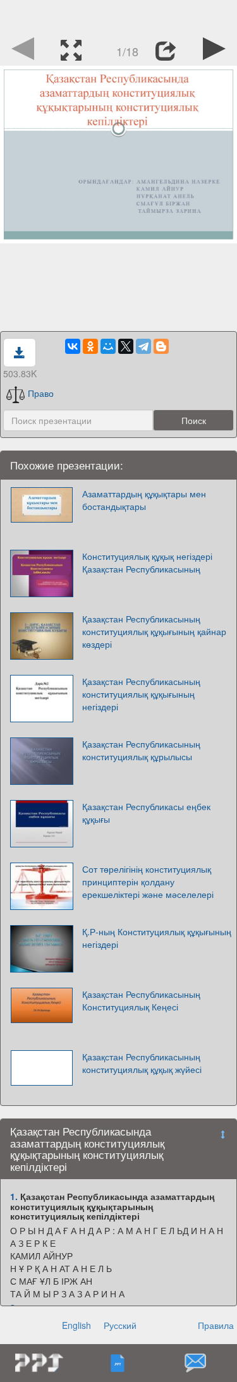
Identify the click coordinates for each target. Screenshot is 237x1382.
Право (41, 393)
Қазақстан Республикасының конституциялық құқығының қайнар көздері (154, 631)
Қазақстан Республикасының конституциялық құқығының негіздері (141, 694)
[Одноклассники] (90, 346)
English (76, 1325)
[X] (125, 346)
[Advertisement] (119, 16)
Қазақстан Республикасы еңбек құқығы (146, 812)
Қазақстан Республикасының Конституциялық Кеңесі (141, 1000)
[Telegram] (143, 346)
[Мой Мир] (108, 346)
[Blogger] (161, 346)
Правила (216, 1325)
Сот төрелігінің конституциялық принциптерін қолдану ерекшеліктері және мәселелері (148, 881)
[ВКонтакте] (72, 346)
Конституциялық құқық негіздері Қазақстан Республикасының (147, 562)
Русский (120, 1325)
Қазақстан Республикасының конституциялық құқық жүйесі (142, 1063)
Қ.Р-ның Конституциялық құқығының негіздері (156, 937)
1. (14, 1196)
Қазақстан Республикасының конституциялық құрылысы (141, 750)
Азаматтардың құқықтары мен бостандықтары (144, 499)
